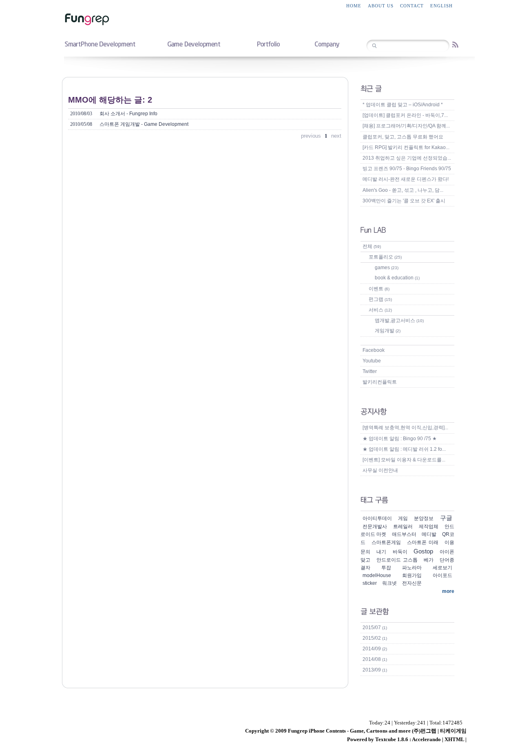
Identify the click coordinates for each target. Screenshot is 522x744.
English (441, 5)
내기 (381, 552)
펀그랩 (380, 299)
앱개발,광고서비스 (399, 320)
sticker (370, 583)
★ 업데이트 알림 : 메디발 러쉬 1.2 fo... (404, 449)
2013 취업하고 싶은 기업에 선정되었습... (407, 158)
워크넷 (389, 583)
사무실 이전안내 (380, 470)
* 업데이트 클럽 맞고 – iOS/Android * (403, 105)
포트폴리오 (385, 257)
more (448, 591)
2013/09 (375, 670)
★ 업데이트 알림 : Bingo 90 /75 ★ (400, 438)
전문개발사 (375, 526)
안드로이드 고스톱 (397, 560)
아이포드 (442, 575)
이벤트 (379, 289)
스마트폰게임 (386, 542)
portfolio (268, 43)
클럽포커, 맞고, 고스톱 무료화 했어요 (403, 137)
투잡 (386, 568)
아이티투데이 (377, 518)
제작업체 (428, 526)
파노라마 (412, 568)
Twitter (370, 371)
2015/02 (375, 638)
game (194, 43)
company (327, 43)
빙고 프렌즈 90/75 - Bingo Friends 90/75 (407, 168)
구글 (446, 517)
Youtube (372, 361)
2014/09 (375, 649)
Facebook (374, 350)
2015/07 (375, 627)
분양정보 (424, 518)
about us (381, 5)
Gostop (423, 551)
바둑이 (400, 552)
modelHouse (377, 575)
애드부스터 (404, 534)
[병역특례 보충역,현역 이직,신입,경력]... (405, 427)
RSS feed (455, 45)
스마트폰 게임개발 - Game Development (129, 124)
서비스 (380, 310)
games (386, 267)
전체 (372, 246)
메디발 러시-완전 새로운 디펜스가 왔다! (406, 179)
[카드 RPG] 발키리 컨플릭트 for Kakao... (406, 147)
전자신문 (412, 583)
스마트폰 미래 (422, 542)
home (353, 5)
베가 (429, 560)
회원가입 (412, 575)
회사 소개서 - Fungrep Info (113, 113)
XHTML (454, 739)
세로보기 (442, 568)
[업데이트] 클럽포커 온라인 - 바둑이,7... (405, 115)
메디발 (429, 534)
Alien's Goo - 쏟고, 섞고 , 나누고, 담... (403, 190)
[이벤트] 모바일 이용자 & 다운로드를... (404, 460)
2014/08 (375, 659)
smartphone (100, 43)
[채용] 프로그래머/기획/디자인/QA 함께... (406, 126)
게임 (403, 518)
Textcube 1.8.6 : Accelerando (408, 739)
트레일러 (403, 526)
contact (412, 5)
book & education (397, 278)
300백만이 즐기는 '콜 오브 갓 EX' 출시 (404, 201)
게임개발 (387, 331)
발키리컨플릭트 (380, 382)
